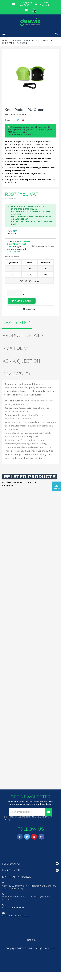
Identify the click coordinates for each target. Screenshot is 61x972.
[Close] (55, 456)
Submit (30, 506)
